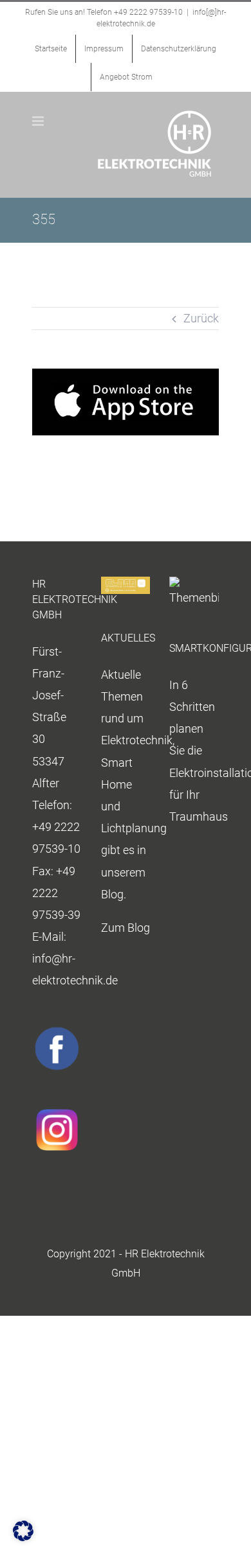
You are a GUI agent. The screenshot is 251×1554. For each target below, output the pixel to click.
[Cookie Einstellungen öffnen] (23, 1537)
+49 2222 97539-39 (56, 892)
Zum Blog (125, 927)
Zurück (201, 318)
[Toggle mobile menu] (39, 121)
